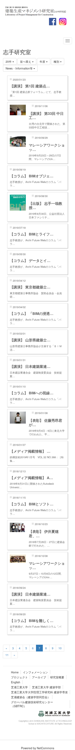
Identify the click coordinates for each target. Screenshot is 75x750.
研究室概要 (57, 677)
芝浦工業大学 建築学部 (46, 687)
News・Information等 (19, 68)
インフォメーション (35, 672)
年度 (43, 61)
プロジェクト (19, 677)
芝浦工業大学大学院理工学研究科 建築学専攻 (39, 692)
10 (60, 648)
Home (15, 672)
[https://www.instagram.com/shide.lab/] (37, 10)
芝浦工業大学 (19, 687)
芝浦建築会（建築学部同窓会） (30, 697)
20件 (9, 61)
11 (7, 655)
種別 (57, 61)
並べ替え (26, 61)
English (15, 682)
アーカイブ (39, 677)
